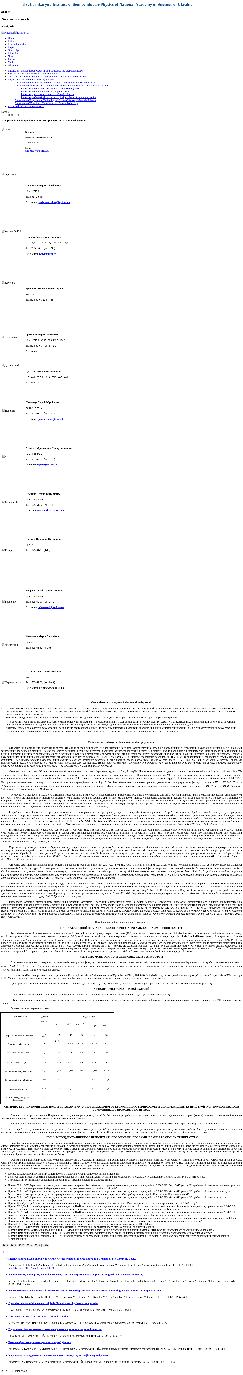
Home (11, 38)
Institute (12, 41)
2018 (13, 1245)
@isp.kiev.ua (47, 465)
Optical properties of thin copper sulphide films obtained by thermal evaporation (53, 1303)
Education (13, 53)
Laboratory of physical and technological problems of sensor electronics (58, 97)
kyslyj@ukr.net (47, 253)
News (11, 56)
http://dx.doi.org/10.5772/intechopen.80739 (31, 1268)
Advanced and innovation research (26, 106)
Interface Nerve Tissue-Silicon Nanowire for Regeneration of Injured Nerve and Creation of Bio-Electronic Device (72, 1258)
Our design (14, 50)
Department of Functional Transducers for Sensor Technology (47, 103)
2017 (21, 1245)
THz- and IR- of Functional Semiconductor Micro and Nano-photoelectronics (48, 76)
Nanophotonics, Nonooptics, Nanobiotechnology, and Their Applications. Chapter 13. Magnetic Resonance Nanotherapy (75, 1274)
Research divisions (17, 44)
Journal (12, 59)
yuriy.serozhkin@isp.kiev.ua (54, 202)
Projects (12, 47)
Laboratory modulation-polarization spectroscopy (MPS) (50, 88)
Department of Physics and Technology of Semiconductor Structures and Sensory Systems (62, 85)
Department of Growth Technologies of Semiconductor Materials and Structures (56, 82)
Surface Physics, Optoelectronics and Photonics (33, 73)
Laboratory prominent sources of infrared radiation (47, 94)
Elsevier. (131, 1297)
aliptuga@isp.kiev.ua (37, 150)
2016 (29, 1245)
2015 (37, 1245)
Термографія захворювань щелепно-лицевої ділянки (39, 1342)
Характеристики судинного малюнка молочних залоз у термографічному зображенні (58, 1355)
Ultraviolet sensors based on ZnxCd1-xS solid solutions (39, 1316)
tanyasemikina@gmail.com (50, 510)
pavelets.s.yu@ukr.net (50, 419)
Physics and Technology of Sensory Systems (31, 79)
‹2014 (45, 1245)
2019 (5, 1245)
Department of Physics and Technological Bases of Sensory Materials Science (55, 100)
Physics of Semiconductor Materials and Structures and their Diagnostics (45, 70)
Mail (10, 62)
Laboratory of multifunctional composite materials (47, 91)
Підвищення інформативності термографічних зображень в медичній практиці (55, 1329)
